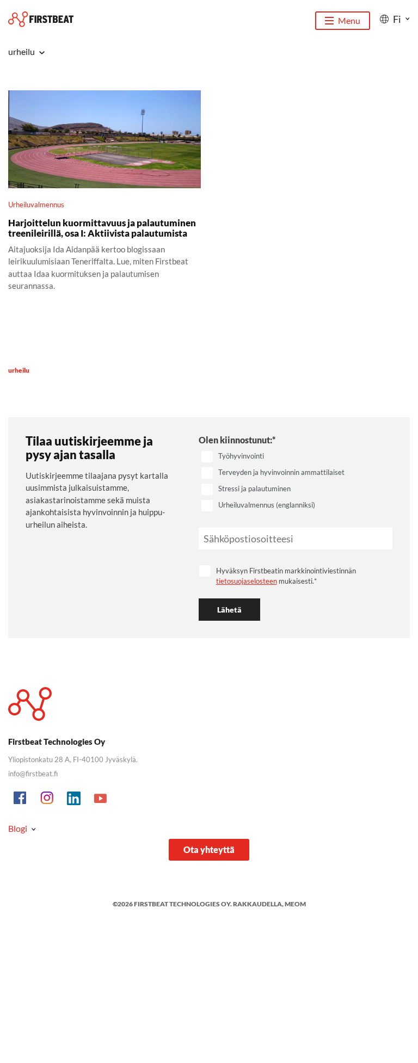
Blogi (17, 828)
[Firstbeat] (40, 19)
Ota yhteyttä (209, 849)
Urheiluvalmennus (36, 204)
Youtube (101, 799)
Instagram (47, 799)
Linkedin (74, 799)
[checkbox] (295, 481)
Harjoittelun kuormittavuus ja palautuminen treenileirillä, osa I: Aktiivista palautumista (102, 228)
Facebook (21, 799)
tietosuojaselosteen (246, 581)
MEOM (295, 904)
